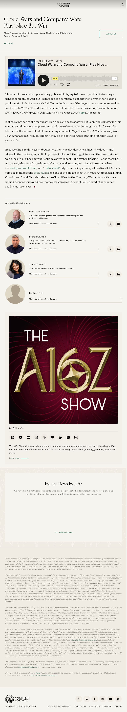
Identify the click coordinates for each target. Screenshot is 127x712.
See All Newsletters (63, 532)
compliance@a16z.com (27, 667)
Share (10, 43)
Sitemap (118, 706)
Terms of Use (80, 706)
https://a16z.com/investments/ (83, 640)
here (82, 112)
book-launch (41, 172)
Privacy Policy (94, 706)
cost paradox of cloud (23, 168)
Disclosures (107, 706)
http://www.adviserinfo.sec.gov (44, 675)
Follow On (18, 428)
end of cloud (51, 168)
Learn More (14, 458)
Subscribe (111, 34)
